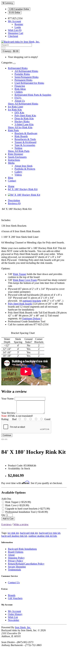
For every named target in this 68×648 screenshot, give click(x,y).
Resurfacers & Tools (25, 139)
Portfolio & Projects (25, 168)
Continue (7, 435)
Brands (11, 595)
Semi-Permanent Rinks (26, 77)
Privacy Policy (15, 560)
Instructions (14, 160)
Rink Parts (13, 130)
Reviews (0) (14, 203)
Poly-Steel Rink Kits (25, 115)
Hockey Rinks (22, 121)
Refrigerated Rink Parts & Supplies (33, 94)
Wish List (13, 617)
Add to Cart (8, 518)
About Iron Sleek (24, 165)
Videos (18, 174)
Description (14, 200)
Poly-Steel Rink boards (20, 303)
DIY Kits (19, 112)
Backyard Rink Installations (22, 549)
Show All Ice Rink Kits (20, 127)
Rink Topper (19, 274)
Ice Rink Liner (15, 106)
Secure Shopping (17, 566)
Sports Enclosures (17, 157)
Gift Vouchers (15, 598)
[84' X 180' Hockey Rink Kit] (24, 194)
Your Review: (8, 412)
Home (11, 186)
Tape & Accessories (25, 145)
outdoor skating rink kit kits (42, 536)
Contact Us (14, 582)
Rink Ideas (20, 88)
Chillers (19, 91)
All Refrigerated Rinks (26, 71)
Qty (3, 515)
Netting (18, 148)
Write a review (21, 524)
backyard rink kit (29, 533)
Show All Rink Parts (18, 151)
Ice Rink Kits (15, 109)
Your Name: (7, 398)
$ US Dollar (14, 12)
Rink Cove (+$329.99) (17, 505)
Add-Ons (6, 498)
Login (18, 27)
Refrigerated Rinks (18, 68)
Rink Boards (21, 136)
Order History (15, 614)
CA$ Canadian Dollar (19, 9)
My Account (14, 611)
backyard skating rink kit (14, 536)
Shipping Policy (16, 557)
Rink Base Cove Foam (25, 280)
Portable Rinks (22, 74)
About (11, 554)
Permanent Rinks (23, 80)
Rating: (5, 419)
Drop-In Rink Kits (24, 118)
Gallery (18, 171)
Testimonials (14, 569)
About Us (20, 100)
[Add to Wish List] (2, 439)
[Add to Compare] (6, 439)
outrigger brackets (31, 300)
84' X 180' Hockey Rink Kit (22, 189)
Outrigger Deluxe (31, 318)
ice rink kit (13, 533)
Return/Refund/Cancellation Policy (26, 563)
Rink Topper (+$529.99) (18, 502)
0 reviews (6, 524)
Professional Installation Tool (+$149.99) (26, 512)
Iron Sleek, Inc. (23, 627)
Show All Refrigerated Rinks (23, 103)
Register (19, 24)
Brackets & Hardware (26, 133)
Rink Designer (15, 154)
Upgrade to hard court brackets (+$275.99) (27, 508)
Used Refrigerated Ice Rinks (29, 83)
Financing (20, 86)
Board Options (15, 551)
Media (11, 163)
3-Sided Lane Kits (24, 124)
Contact (12, 180)
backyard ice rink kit (49, 533)
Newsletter (13, 620)
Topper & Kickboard (25, 142)
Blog (10, 177)
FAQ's (18, 97)
